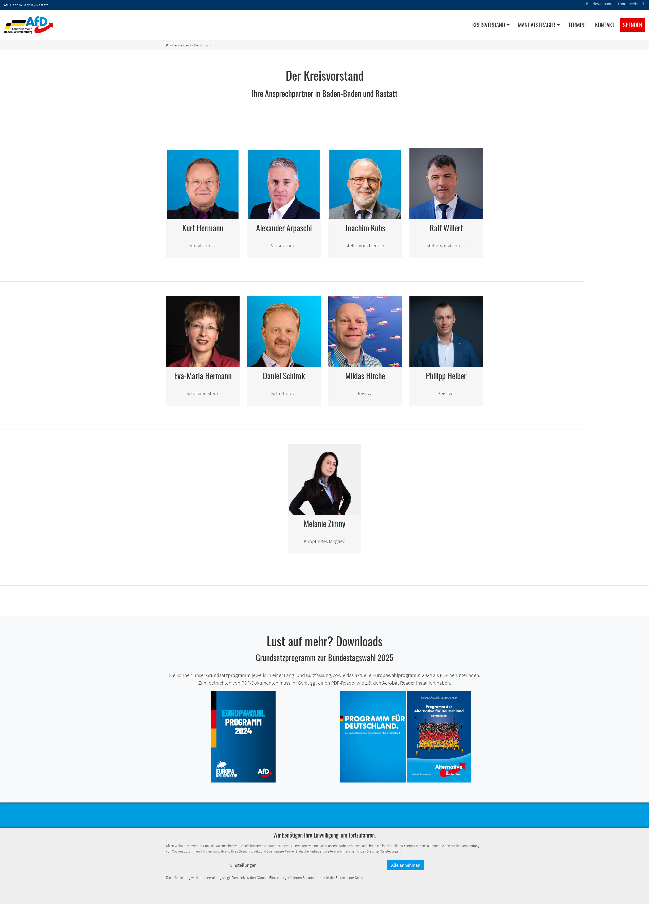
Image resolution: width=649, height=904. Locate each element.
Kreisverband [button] (488, 25)
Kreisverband (181, 45)
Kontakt (605, 25)
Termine (577, 25)
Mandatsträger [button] (536, 25)
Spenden (632, 25)
